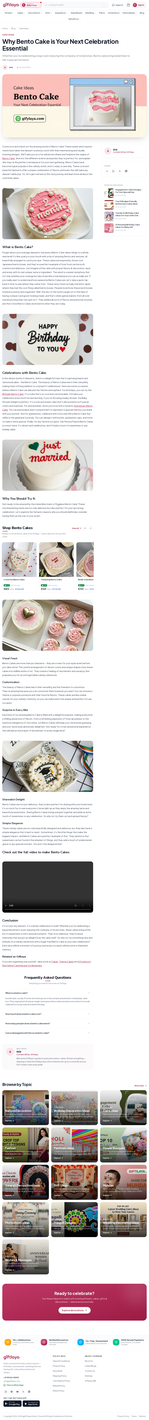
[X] (23, 1391)
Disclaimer (57, 1371)
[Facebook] (11, 1391)
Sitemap (88, 1376)
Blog (142, 13)
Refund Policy (59, 1386)
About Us (89, 1361)
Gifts (47, 13)
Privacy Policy (59, 1366)
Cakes (20, 13)
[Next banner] (88, 214)
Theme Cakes (66, 961)
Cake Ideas (24, 28)
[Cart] (128, 5)
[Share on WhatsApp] (113, 171)
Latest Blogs (90, 1366)
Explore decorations (73, 1310)
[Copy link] (107, 171)
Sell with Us (73, 19)
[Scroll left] (85, 528)
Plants (102, 13)
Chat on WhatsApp (15, 1385)
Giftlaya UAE (90, 1381)
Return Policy (58, 1391)
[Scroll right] (90, 528)
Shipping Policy (60, 1376)
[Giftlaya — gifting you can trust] (11, 5)
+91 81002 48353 (11, 1377)
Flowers (8, 13)
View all (75, 528)
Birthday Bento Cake (13, 394)
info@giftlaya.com (11, 1381)
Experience (60, 13)
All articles (139, 1085)
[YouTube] (17, 1391)
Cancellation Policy (61, 1381)
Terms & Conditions (61, 1361)
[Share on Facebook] (126, 171)
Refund (142, 1416)
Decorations (34, 13)
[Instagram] (5, 1391)
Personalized (129, 13)
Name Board (76, 13)
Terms (134, 1416)
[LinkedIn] (29, 1391)
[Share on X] (119, 171)
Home (5, 28)
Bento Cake (8, 158)
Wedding (89, 13)
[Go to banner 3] (51, 236)
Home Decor (113, 13)
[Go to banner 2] (48, 236)
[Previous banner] (7, 214)
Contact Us (90, 1371)
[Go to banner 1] (45, 236)
